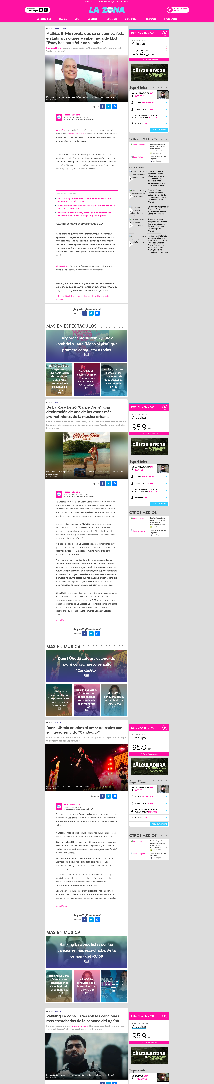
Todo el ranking (159, 130)
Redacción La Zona (72, 115)
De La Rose (61, 620)
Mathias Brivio (62, 266)
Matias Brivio (62, 130)
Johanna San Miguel (76, 134)
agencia (59, 299)
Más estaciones (122, 2)
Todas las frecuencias (149, 60)
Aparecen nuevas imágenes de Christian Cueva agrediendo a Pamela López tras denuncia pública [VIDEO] (157, 225)
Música (63, 18)
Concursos (131, 18)
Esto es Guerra (83, 296)
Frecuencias (170, 18)
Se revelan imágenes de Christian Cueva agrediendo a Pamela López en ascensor (158, 210)
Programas (150, 18)
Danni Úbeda (61, 906)
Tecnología (111, 18)
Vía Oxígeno (157, 161)
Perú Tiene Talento (100, 296)
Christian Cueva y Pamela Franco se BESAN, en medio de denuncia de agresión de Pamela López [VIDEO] (157, 196)
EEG (58, 296)
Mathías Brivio (54, 48)
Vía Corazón (157, 153)
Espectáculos (44, 18)
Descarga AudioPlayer (106, 2)
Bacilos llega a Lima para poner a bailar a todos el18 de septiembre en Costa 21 (158, 147)
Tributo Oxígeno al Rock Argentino (158, 158)
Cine (77, 18)
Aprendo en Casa (90, 2)
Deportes (92, 18)
